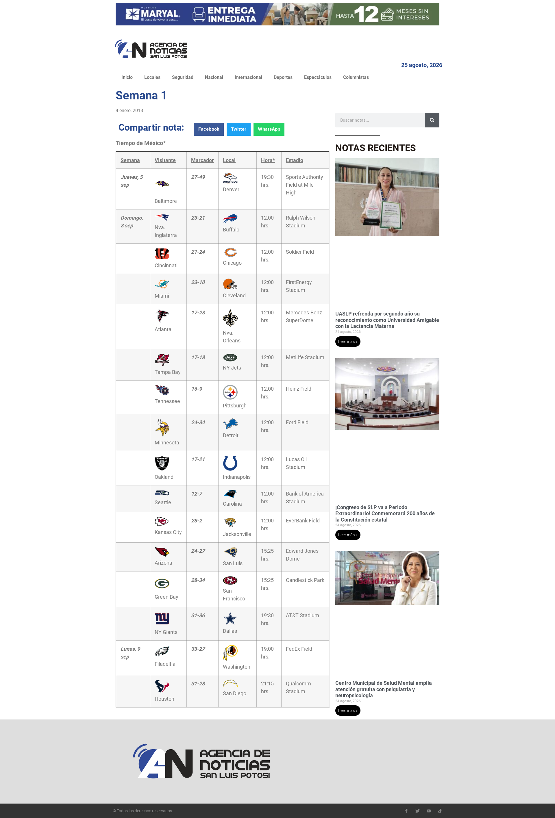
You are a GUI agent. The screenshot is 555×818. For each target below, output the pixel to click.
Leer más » (348, 341)
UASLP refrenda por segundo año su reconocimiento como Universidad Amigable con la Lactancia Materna (387, 320)
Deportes (283, 77)
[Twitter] (417, 811)
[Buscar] (432, 120)
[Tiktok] (440, 811)
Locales (152, 77)
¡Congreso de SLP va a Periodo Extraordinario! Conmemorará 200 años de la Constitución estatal (385, 513)
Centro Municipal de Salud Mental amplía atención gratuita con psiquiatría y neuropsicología (383, 689)
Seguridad (182, 77)
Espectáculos (318, 77)
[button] (209, 129)
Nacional (214, 77)
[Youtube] (429, 811)
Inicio (127, 77)
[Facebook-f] (406, 811)
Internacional (248, 77)
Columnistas (356, 77)
